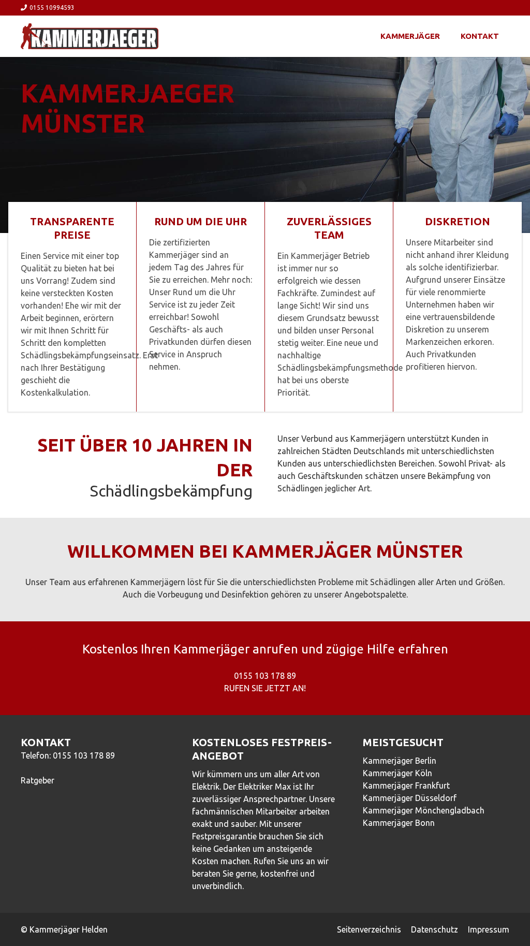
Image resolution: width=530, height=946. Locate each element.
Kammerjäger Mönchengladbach (423, 810)
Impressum (488, 929)
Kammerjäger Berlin (399, 760)
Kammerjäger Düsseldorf (410, 798)
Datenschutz (434, 929)
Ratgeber (37, 780)
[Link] (89, 36)
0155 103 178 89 (84, 755)
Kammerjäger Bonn (399, 822)
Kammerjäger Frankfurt (406, 785)
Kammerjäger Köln (397, 773)
